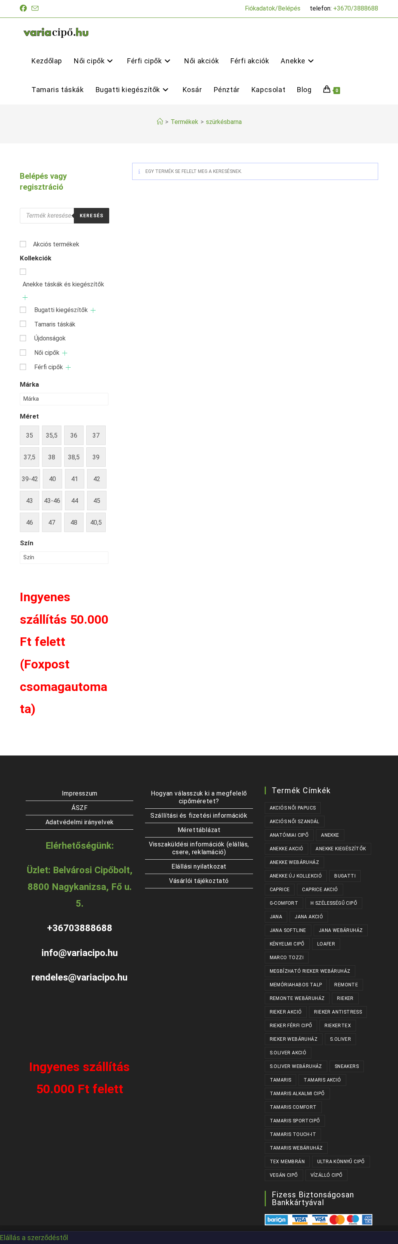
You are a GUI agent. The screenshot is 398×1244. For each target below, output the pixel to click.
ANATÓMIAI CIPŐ (289, 835)
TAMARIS (281, 1080)
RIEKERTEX (338, 1025)
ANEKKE (330, 835)
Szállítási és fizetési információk (198, 815)
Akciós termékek (56, 244)
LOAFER (326, 944)
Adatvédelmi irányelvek (79, 822)
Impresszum (80, 793)
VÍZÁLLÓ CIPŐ (327, 1175)
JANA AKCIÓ (309, 916)
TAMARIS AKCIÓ (322, 1080)
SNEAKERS (347, 1066)
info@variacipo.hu (80, 952)
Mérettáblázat (199, 830)
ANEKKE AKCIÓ (287, 848)
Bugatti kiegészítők (61, 310)
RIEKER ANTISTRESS (338, 1012)
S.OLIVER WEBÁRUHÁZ (296, 1066)
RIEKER (345, 998)
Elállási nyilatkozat (199, 866)
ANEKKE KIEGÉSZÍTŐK (341, 848)
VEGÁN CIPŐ (284, 1175)
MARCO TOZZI (287, 957)
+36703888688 (79, 928)
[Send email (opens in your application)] (35, 9)
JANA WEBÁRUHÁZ (341, 930)
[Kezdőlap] (160, 122)
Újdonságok (50, 338)
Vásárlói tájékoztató (199, 881)
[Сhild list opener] (25, 297)
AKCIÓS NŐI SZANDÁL (294, 821)
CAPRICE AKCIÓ (320, 889)
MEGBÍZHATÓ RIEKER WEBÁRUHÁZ (310, 971)
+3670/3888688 (355, 8)
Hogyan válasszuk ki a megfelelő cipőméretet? (199, 797)
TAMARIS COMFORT (293, 1107)
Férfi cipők (48, 367)
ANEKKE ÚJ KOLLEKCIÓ (296, 876)
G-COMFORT (284, 903)
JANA (276, 916)
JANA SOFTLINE (288, 930)
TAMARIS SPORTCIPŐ (295, 1121)
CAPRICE (280, 889)
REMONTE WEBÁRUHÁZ (297, 998)
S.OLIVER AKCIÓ (288, 1053)
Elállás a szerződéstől (34, 1238)
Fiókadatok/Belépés (272, 8)
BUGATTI (345, 876)
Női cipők (46, 352)
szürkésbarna (224, 122)
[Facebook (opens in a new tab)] (24, 8)
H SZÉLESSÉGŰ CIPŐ (334, 903)
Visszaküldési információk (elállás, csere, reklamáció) (199, 848)
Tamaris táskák (54, 324)
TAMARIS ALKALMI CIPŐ (297, 1093)
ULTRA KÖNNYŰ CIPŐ (341, 1161)
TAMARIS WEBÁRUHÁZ (296, 1148)
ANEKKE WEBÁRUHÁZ (294, 862)
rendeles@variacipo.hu (79, 977)
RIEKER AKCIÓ (286, 1012)
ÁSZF (79, 807)
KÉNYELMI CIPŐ (287, 944)
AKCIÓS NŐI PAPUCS (293, 808)
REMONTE (346, 985)
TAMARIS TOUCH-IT (293, 1134)
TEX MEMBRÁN (287, 1161)
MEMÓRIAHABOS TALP (296, 985)
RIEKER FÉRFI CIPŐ (291, 1025)
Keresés (91, 215)
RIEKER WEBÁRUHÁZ (294, 1039)
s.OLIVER (340, 1039)
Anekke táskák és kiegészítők (63, 284)
